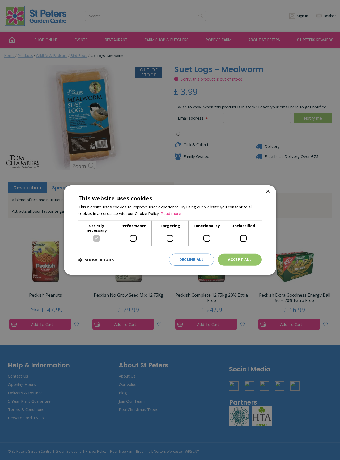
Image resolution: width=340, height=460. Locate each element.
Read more (171, 213)
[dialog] (170, 230)
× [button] (268, 191)
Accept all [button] (240, 259)
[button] (96, 259)
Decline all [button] (191, 259)
